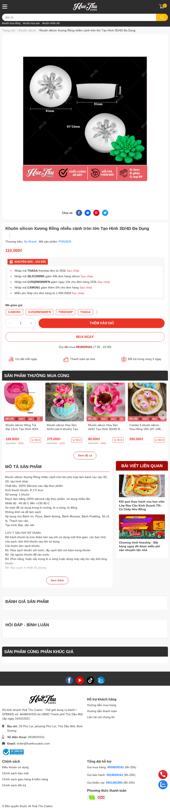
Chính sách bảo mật (15, 773)
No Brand (30, 241)
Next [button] (162, 414)
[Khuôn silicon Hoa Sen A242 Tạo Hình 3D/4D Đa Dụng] (105, 402)
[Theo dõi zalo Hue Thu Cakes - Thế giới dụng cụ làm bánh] (101, 680)
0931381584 (114, 782)
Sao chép (73, 270)
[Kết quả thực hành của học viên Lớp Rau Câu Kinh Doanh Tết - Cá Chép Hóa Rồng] (142, 486)
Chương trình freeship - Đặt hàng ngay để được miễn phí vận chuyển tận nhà (139, 546)
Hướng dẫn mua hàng (101, 705)
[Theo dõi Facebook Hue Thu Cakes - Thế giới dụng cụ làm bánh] (69, 680)
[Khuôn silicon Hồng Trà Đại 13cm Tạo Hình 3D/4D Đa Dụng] (23, 402)
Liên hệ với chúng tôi (100, 717)
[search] (162, 17)
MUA (37, 440)
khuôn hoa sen (31, 23)
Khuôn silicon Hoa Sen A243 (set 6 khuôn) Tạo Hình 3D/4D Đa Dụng (62, 429)
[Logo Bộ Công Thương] (13, 751)
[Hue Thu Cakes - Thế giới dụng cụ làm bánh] (85, 6)
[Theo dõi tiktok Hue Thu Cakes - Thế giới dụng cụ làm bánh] (90, 680)
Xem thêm (57, 580)
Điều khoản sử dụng (15, 767)
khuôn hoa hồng (11, 23)
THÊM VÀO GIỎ (102, 323)
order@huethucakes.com (33, 743)
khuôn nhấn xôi (51, 23)
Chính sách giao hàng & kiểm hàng (25, 779)
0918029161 (84, 347)
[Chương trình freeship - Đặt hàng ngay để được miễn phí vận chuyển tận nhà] (142, 526)
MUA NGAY (85, 337)
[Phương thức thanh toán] (112, 797)
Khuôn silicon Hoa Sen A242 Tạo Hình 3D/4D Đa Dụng (105, 429)
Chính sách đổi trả (14, 785)
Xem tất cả (85, 455)
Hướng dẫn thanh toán (102, 711)
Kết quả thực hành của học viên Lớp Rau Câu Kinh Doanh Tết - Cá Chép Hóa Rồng (142, 505)
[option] (85, 119)
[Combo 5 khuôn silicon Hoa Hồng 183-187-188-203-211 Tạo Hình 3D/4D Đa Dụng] (147, 402)
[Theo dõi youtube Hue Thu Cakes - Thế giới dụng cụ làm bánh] (80, 680)
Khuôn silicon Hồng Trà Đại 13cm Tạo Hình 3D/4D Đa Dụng (23, 429)
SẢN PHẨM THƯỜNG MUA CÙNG (36, 375)
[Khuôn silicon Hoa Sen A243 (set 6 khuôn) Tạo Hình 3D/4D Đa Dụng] (64, 402)
